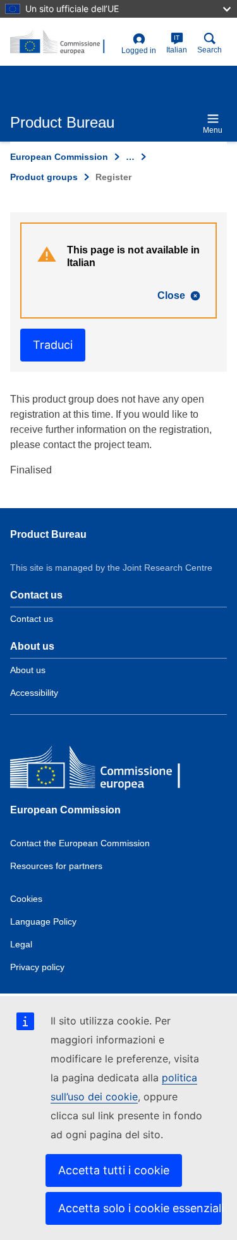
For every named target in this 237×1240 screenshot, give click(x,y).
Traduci (53, 344)
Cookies (26, 899)
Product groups (44, 177)
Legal (21, 944)
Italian (176, 44)
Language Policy (43, 921)
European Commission (59, 157)
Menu (212, 130)
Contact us (31, 619)
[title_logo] (63, 42)
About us (28, 670)
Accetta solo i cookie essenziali (140, 1208)
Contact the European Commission (80, 843)
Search (209, 50)
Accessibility (34, 693)
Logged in (138, 50)
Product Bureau (48, 534)
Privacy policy (37, 967)
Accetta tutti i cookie (113, 1170)
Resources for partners (56, 866)
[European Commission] (101, 769)
